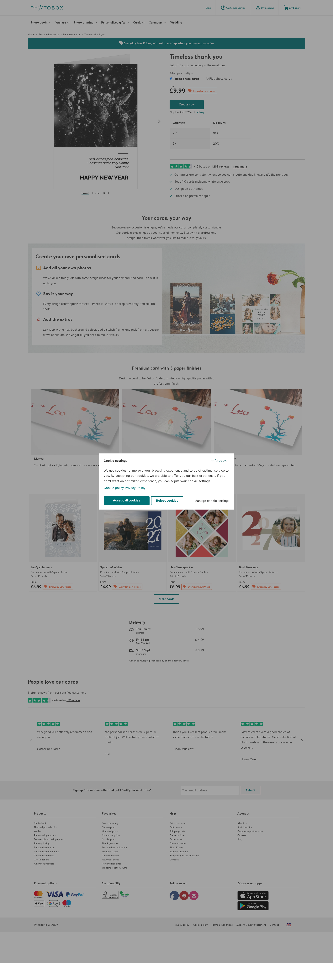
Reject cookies (167, 500)
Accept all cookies (126, 500)
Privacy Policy (135, 488)
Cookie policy (114, 488)
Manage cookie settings (211, 501)
